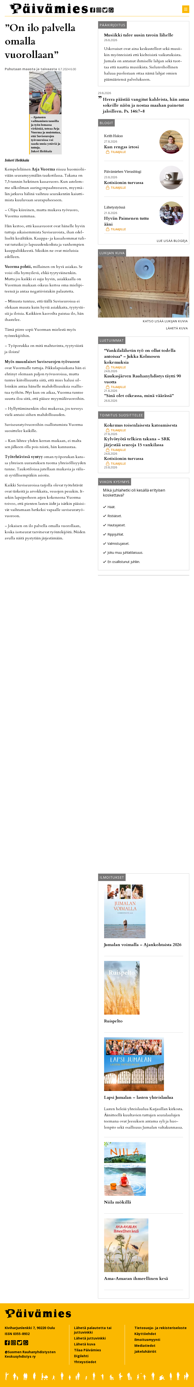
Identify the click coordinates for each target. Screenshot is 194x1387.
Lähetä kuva (177, 328)
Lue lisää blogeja (172, 241)
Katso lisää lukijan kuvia (165, 321)
